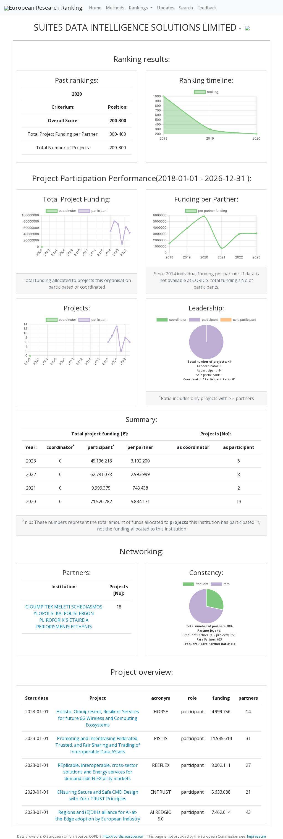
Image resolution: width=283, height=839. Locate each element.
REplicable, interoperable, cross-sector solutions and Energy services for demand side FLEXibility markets (98, 772)
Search (186, 8)
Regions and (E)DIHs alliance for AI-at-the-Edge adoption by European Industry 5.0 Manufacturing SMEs (97, 818)
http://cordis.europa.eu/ (123, 836)
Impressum (256, 836)
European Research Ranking (45, 7)
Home (95, 8)
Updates (165, 8)
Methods (115, 8)
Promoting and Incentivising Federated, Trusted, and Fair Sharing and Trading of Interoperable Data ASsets (97, 745)
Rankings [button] (139, 8)
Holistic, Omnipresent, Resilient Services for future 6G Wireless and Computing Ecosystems (97, 718)
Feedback (207, 8)
